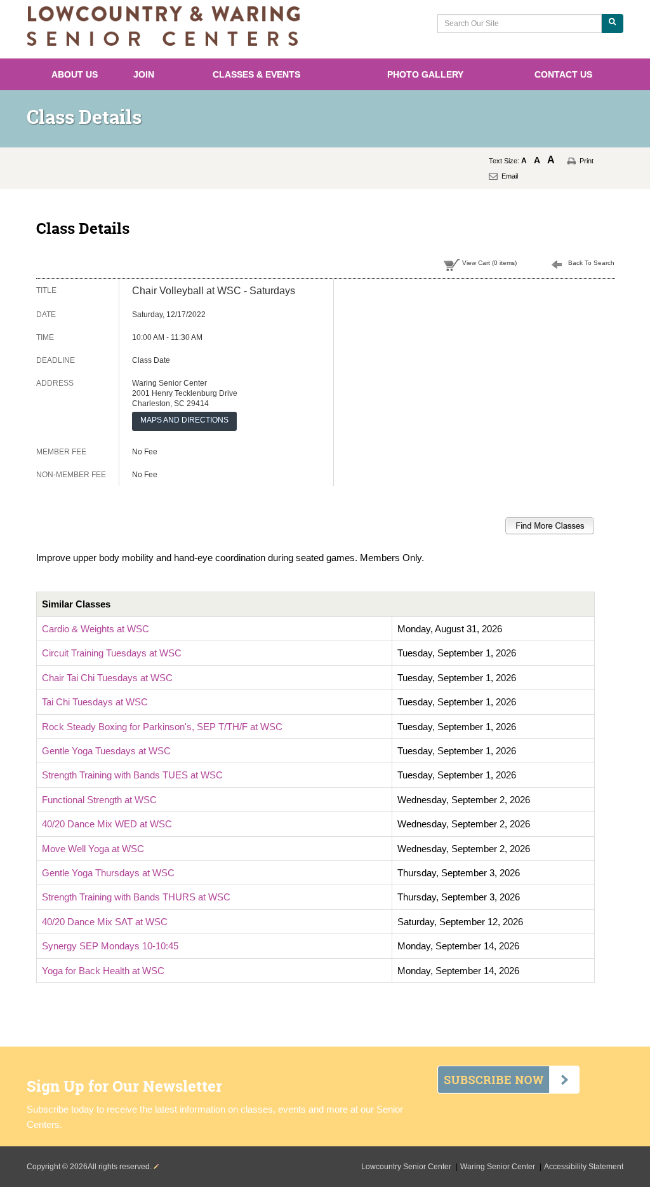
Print (587, 161)
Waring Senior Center (498, 1166)
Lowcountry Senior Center (407, 1166)
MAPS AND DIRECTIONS (184, 420)
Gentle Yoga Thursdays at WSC (108, 872)
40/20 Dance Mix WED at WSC (107, 823)
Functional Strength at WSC (99, 799)
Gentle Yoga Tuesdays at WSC (106, 750)
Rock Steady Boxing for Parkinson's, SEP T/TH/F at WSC (162, 726)
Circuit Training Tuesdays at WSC (112, 653)
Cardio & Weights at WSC (95, 628)
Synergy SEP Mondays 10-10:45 (110, 945)
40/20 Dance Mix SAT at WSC (105, 921)
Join (143, 74)
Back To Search (591, 262)
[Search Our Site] (612, 23)
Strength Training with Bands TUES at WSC (132, 775)
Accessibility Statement (583, 1166)
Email (509, 176)
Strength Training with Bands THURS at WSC (136, 897)
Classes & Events (256, 74)
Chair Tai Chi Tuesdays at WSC (107, 677)
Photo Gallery (425, 74)
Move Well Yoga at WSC (93, 848)
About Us (74, 74)
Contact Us (563, 74)
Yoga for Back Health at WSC (103, 970)
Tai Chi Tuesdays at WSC (95, 701)
